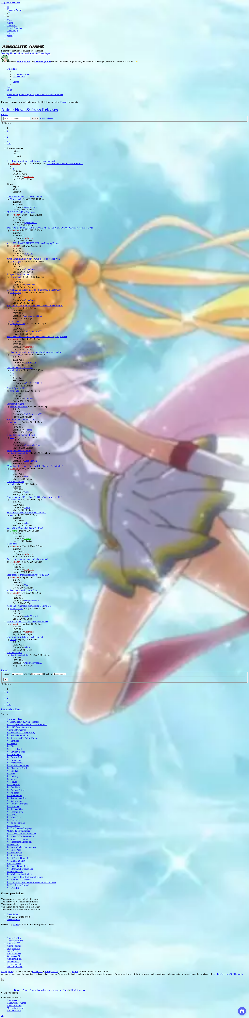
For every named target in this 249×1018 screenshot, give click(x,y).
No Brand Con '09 (15, 481)
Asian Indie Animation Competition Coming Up (29, 606)
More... (10, 36)
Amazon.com (13, 1000)
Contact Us (37, 971)
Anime (10, 23)
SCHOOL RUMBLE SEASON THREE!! (26, 512)
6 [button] (7, 141)
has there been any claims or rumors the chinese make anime (34, 352)
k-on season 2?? (14, 321)
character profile (42, 61)
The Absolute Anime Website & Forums (65, 163)
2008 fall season (14, 652)
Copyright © (7, 971)
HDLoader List (14, 964)
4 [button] (7, 135)
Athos (12, 308)
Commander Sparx (33, 445)
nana (12, 437)
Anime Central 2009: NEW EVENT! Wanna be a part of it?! (34, 497)
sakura (13, 639)
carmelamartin (30, 207)
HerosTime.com (14, 1005)
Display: (7, 674)
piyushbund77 (30, 222)
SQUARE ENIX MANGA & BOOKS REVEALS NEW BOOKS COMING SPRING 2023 (50, 227)
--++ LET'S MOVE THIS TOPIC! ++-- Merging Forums (33, 243)
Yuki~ (27, 507)
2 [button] (7, 130)
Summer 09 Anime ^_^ (17, 404)
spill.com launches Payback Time (22, 590)
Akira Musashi (16, 608)
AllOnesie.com (14, 1010)
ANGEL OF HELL (33, 316)
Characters (12, 25)
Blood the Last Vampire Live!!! (21, 435)
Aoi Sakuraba (30, 461)
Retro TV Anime (14, 28)
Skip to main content (10, 2)
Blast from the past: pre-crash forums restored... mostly (31, 161)
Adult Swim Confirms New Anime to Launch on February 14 (35, 305)
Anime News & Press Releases (29, 109)
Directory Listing (14, 966)
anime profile (23, 61)
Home (10, 20)
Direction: (48, 674)
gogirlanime (15, 370)
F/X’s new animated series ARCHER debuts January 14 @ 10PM (37, 336)
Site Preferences (11, 993)
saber (12, 515)
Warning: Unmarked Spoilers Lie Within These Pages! (26, 53)
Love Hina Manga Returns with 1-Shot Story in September (34, 290)
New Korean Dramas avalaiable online (24, 196)
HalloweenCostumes (16, 1003)
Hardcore (28, 253)
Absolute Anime (14, 10)
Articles (10, 33)
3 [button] (7, 133)
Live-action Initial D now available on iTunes (27, 621)
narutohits (14, 391)
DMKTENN (16, 354)
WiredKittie (15, 499)
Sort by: (27, 674)
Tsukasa (28, 429)
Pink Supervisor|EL (33, 331)
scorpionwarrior (31, 600)
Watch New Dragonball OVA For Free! (25, 528)
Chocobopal (15, 199)
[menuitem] (21, 74)
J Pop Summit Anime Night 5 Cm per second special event (33, 259)
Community (12, 30)
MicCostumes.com (15, 1008)
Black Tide (12, 543)
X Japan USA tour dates (18, 274)
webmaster (15, 163)
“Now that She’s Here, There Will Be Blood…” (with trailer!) (35, 466)
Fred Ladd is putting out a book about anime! (27, 559)
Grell (26, 476)
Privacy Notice (51, 971)
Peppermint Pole (17, 323)
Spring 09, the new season (19, 450)
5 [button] (7, 138)
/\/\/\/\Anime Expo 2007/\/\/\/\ (20, 367)
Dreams (13, 531)
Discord (63, 102)
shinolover (14, 422)
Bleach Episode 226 (16, 388)
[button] (9, 143)
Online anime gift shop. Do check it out (25, 637)
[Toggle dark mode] (8, 16)
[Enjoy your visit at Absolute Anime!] (22, 48)
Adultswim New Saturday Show (22, 419)
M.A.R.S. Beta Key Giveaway (21, 212)
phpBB (16, 924)
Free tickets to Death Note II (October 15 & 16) (28, 575)
